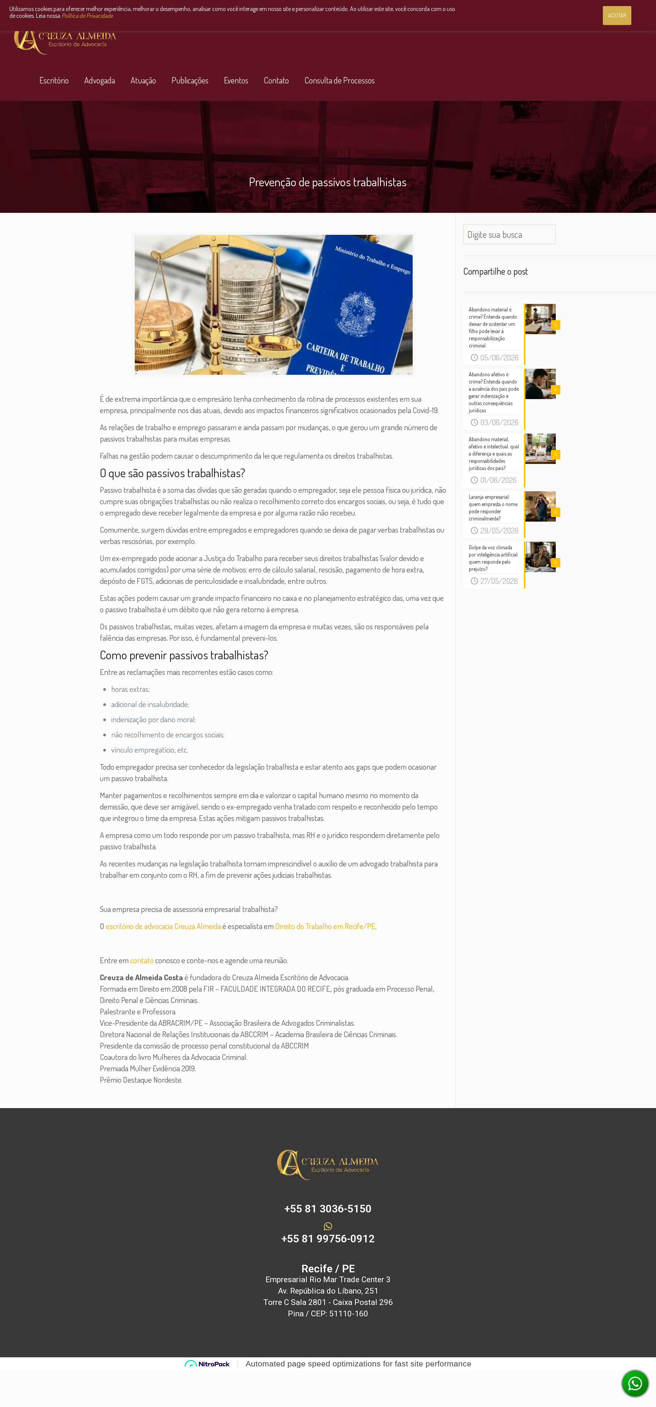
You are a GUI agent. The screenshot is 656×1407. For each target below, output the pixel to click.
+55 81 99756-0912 (328, 1239)
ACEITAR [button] (617, 15)
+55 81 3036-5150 (328, 1209)
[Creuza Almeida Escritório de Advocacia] (65, 38)
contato (142, 960)
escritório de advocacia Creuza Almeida (163, 926)
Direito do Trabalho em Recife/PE (325, 926)
